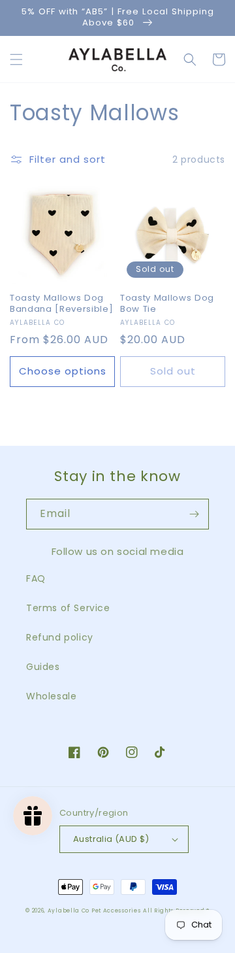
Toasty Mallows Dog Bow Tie (167, 304)
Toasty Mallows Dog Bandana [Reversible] (61, 304)
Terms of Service (68, 607)
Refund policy (59, 637)
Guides (43, 666)
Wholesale (51, 696)
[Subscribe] (194, 514)
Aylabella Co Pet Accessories (94, 910)
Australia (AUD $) (111, 839)
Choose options (62, 371)
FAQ (36, 578)
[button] (16, 59)
